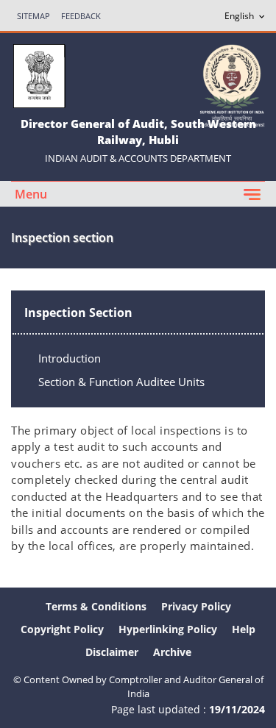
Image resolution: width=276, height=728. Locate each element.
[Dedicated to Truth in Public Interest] (232, 84)
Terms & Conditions (96, 606)
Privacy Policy (196, 606)
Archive (172, 652)
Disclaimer (111, 652)
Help (243, 629)
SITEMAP (33, 15)
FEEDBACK (81, 15)
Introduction (69, 358)
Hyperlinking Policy (167, 629)
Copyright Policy (62, 629)
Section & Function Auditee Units (121, 381)
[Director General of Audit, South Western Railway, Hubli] (39, 75)
